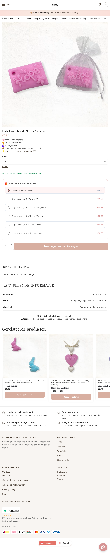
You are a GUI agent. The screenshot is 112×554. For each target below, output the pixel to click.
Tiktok (60, 479)
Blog (4, 494)
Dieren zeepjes (11, 381)
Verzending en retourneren (15, 480)
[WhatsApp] (103, 547)
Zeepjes (27, 18)
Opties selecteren (24, 395)
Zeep (19, 18)
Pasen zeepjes (25, 381)
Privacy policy (8, 489)
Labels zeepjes (39, 319)
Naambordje (63, 460)
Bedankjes (56, 383)
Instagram (62, 472)
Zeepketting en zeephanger (46, 18)
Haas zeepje (11, 386)
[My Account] (100, 5)
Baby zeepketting (60, 388)
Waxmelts (62, 451)
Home (4, 18)
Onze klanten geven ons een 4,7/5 (20, 151)
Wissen (5, 166)
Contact (6, 472)
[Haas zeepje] (25, 356)
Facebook (62, 475)
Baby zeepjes (82, 381)
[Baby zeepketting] (71, 356)
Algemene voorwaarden (13, 485)
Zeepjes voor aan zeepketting (73, 18)
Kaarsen (61, 455)
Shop (12, 18)
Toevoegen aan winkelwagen (61, 246)
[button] (105, 5)
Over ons (6, 475)
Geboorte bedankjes (71, 383)
